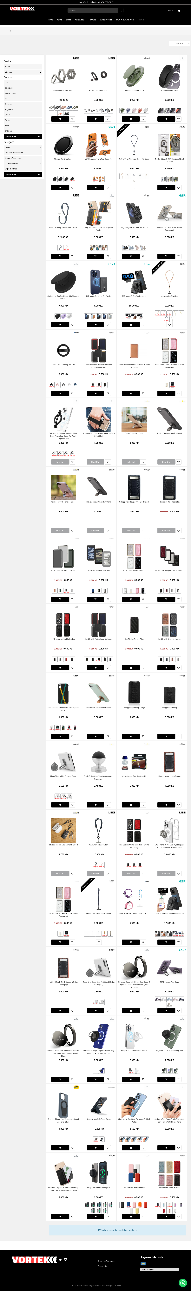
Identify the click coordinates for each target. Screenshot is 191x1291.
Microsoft (9, 72)
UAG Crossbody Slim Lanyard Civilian (63, 227)
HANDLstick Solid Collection (134, 1188)
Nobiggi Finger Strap (169, 707)
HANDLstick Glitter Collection (170, 1188)
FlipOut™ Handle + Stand (134, 433)
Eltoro (7, 120)
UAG (7, 82)
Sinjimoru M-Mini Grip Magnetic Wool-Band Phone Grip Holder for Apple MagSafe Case (63, 436)
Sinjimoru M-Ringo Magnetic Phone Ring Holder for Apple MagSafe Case (98, 1051)
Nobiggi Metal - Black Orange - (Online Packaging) (63, 983)
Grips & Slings (11, 168)
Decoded (8, 104)
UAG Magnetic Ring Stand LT (99, 90)
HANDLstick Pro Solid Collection (63, 570)
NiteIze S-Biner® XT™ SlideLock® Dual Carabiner (169, 160)
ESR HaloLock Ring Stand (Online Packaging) (169, 228)
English (150, 1269)
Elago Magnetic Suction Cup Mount (134, 227)
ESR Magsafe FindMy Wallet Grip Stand (169, 913)
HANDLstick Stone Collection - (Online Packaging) (169, 365)
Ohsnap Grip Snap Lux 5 (63, 159)
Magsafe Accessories (14, 152)
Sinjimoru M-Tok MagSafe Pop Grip (169, 1050)
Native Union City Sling (169, 296)
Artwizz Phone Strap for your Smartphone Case (63, 708)
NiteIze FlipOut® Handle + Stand (169, 433)
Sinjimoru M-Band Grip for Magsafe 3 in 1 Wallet (134, 1120)
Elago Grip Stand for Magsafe (98, 1188)
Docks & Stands (11, 163)
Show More (11, 136)
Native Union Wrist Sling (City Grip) (99, 913)
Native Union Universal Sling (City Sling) (134, 159)
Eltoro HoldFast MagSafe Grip (63, 364)
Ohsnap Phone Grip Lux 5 (134, 90)
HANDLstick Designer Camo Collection (169, 570)
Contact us (102, 1266)
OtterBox (8, 88)
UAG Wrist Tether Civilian (98, 845)
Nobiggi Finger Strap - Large (134, 707)
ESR (6, 98)
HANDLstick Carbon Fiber (134, 639)
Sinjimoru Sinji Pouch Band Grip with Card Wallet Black (99, 434)
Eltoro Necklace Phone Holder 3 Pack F (134, 913)
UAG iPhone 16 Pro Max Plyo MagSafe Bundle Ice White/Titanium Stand (169, 846)
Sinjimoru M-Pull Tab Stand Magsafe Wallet (99, 228)
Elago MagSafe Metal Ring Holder (134, 1050)
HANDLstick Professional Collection (98, 639)
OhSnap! (8, 131)
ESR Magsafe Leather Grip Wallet (98, 296)
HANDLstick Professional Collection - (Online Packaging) (99, 365)
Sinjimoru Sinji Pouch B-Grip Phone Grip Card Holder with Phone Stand (169, 1120)
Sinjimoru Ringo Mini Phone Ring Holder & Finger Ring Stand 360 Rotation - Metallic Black (63, 1053)
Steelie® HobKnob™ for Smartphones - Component (98, 777)
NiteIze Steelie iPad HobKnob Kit (134, 776)
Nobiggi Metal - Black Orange (169, 776)
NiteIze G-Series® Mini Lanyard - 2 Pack (63, 845)
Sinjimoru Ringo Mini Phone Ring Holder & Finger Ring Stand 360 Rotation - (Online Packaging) (134, 985)
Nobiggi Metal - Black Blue (170, 502)
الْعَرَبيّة (143, 1269)
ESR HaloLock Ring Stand (169, 982)
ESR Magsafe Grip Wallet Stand (134, 296)
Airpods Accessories (13, 158)
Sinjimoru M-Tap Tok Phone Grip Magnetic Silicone (63, 297)
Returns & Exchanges (106, 1261)
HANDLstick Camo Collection (99, 570)
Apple (7, 66)
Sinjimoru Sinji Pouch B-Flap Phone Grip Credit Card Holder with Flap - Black (63, 1189)
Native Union (10, 93)
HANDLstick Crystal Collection (169, 639)
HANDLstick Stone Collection (134, 570)
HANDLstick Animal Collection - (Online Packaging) (134, 846)
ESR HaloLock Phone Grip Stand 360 (99, 159)
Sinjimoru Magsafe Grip (169, 90)
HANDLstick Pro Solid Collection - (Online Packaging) (134, 365)
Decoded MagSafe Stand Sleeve (99, 1119)
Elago (7, 114)
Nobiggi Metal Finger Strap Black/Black (134, 502)
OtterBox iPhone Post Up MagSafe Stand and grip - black (63, 1120)
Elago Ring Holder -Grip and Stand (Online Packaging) (99, 983)
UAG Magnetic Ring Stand (63, 90)
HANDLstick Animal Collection (63, 639)
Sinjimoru (9, 109)
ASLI (7, 125)
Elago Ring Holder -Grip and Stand (63, 776)
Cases (7, 147)
